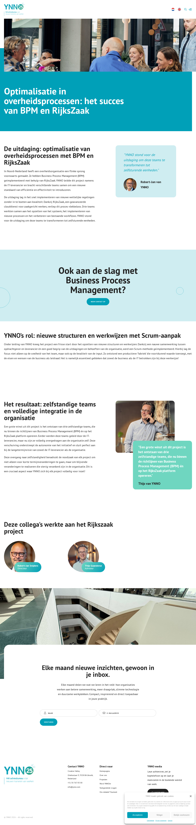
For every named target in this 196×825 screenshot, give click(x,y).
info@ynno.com (74, 787)
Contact (170, 820)
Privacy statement (161, 820)
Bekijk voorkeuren (181, 815)
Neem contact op (98, 302)
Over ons (103, 775)
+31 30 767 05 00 (75, 783)
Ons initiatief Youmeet (108, 792)
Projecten (103, 779)
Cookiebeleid (150, 820)
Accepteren (138, 815)
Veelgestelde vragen (108, 788)
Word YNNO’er (105, 783)
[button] (190, 796)
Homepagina (105, 771)
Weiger (160, 815)
